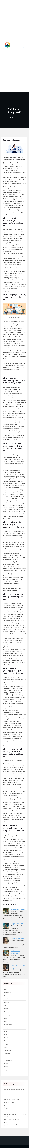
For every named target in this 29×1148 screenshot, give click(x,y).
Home (7, 118)
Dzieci (6, 995)
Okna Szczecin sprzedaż (10, 1111)
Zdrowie (6, 1073)
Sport (5, 1047)
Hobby (6, 1008)
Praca (5, 1031)
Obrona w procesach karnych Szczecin (14, 1089)
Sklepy (6, 1044)
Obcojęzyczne (8, 1028)
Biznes (6, 989)
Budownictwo (8, 992)
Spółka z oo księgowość (17, 118)
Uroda (6, 1063)
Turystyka (7, 1057)
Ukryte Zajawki (8, 1060)
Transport (7, 1053)
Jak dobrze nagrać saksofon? (11, 1119)
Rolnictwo (7, 1041)
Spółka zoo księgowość (17, 938)
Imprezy (6, 1012)
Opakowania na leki (9, 1093)
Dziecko (6, 999)
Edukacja (6, 1002)
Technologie (7, 1050)
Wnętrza (6, 1070)
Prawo (6, 1034)
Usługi (6, 1066)
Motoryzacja (7, 1021)
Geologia (6, 1005)
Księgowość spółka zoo (17, 924)
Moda (5, 1018)
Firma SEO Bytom (9, 1102)
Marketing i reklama (9, 1015)
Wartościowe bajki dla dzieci (11, 1099)
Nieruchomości (8, 1024)
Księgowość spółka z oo (18, 909)
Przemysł (6, 1037)
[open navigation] (24, 46)
